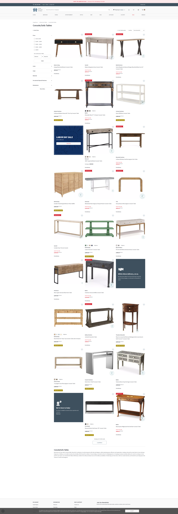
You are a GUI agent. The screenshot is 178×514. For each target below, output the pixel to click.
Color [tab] (34, 66)
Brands (143, 14)
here (100, 511)
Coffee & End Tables (43, 22)
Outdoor (111, 14)
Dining (56, 14)
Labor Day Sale (88, 70)
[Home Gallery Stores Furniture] (38, 9)
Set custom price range (39, 53)
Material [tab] (35, 75)
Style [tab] (34, 71)
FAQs (75, 507)
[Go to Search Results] (109, 10)
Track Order (35, 507)
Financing (55, 507)
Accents (123, 14)
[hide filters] (36, 30)
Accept (132, 511)
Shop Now (69, 143)
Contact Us (142, 4)
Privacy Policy (83, 511)
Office (81, 14)
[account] (129, 9)
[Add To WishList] (82, 34)
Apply (42, 60)
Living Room (35, 22)
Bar (91, 14)
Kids (101, 14)
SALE (133, 14)
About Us (55, 504)
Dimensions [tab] (36, 85)
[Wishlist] (133, 9)
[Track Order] (138, 9)
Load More (99, 442)
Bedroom (45, 14)
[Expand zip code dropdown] (124, 10)
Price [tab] (34, 35)
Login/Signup (35, 504)
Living (34, 14)
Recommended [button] (137, 30)
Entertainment (69, 14)
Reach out (58, 413)
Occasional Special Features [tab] (40, 80)
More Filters (42, 88)
